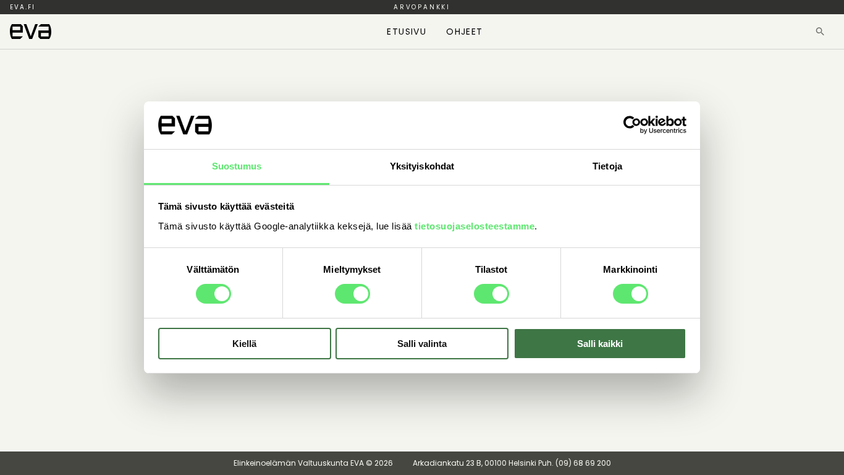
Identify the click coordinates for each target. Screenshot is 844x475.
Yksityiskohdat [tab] (422, 166)
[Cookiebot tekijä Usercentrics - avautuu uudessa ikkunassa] (632, 125)
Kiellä (244, 343)
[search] (820, 31)
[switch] (352, 294)
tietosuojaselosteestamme (474, 226)
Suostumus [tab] (237, 166)
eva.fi (22, 7)
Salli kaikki (600, 343)
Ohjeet (464, 31)
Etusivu (406, 31)
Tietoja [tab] (607, 166)
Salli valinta (422, 343)
